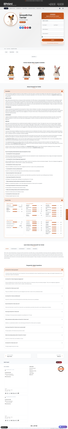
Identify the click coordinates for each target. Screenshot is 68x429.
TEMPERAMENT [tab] (14, 248)
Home (5, 48)
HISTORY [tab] (7, 248)
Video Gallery (25, 8)
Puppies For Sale (12, 8)
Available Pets (18, 8)
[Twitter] (15, 393)
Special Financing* (32, 368)
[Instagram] (7, 393)
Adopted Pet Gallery (31, 8)
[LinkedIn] (18, 393)
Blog (43, 8)
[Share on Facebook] (20, 28)
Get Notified (11, 78)
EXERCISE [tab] (28, 248)
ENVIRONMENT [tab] (22, 248)
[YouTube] (11, 393)
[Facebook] (5, 393)
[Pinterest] (13, 393)
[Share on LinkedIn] (23, 28)
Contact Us (31, 372)
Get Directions (8, 376)
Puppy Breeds (39, 8)
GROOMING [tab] (35, 248)
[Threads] (17, 393)
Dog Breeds (8, 48)
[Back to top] (63, 362)
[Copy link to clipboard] (30, 28)
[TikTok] (9, 393)
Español (31, 374)
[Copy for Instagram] (28, 28)
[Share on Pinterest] (25, 28)
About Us (31, 369)
